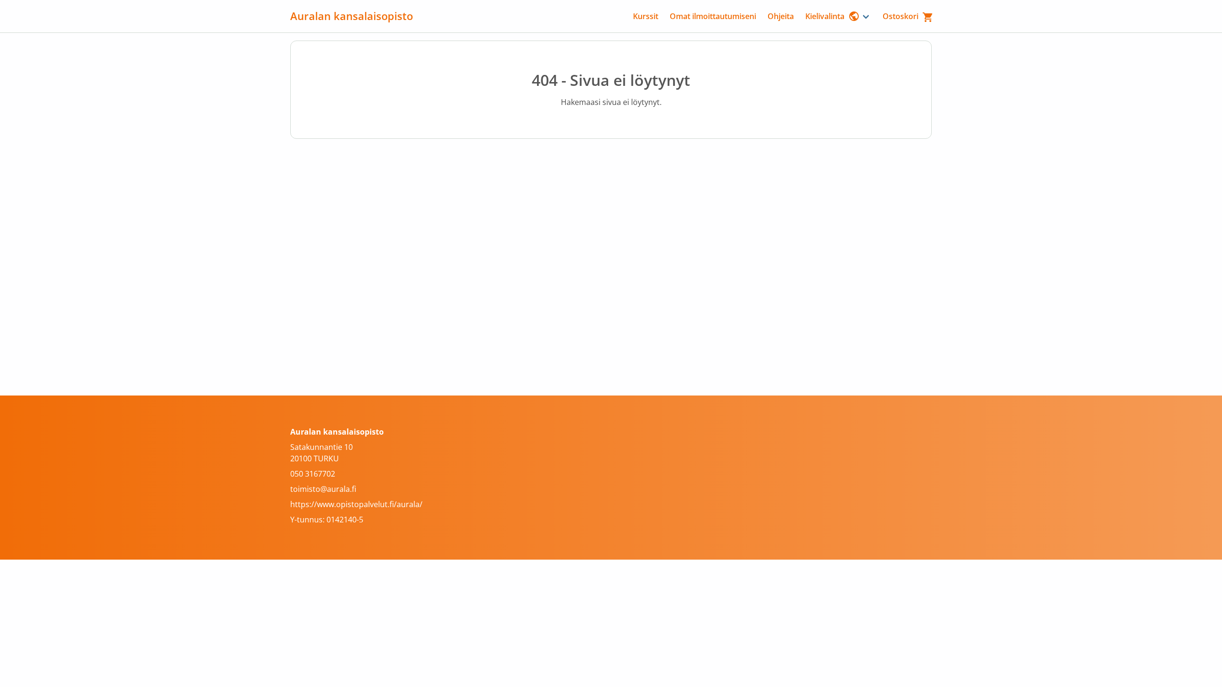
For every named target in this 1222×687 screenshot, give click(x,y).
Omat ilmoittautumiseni (713, 16)
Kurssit (645, 16)
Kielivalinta (824, 16)
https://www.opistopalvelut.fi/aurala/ (356, 504)
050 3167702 (312, 473)
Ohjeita (781, 16)
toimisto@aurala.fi (323, 489)
